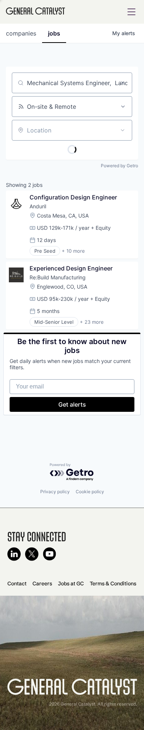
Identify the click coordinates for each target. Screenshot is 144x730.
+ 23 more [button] (92, 322)
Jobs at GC (71, 583)
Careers (42, 583)
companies (21, 33)
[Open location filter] (122, 130)
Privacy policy (55, 491)
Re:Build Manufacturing (58, 277)
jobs (54, 33)
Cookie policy (90, 491)
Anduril (38, 206)
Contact (17, 583)
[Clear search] (122, 83)
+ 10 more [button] (73, 251)
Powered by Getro (119, 165)
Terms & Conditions (113, 583)
